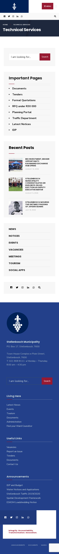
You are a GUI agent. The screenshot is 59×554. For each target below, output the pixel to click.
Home (5, 24)
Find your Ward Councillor (19, 426)
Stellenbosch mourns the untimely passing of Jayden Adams (37, 204)
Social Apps (17, 270)
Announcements (18, 545)
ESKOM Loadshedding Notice (22, 502)
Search (45, 56)
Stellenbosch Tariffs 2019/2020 (23, 493)
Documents (19, 88)
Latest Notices (21, 124)
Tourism (14, 263)
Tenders (17, 94)
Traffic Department (24, 118)
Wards (44, 545)
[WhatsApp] (21, 16)
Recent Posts (21, 147)
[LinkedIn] (17, 16)
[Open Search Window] (55, 16)
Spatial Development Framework (24, 498)
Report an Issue (14, 451)
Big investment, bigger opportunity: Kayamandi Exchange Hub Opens (37, 162)
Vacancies (16, 249)
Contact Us (12, 464)
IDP (14, 130)
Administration (14, 421)
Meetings (15, 256)
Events (13, 242)
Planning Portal (22, 112)
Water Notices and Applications (23, 489)
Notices (14, 236)
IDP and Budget (15, 485)
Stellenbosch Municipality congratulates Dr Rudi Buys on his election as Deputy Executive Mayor (35, 184)
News (12, 229)
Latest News (13, 404)
